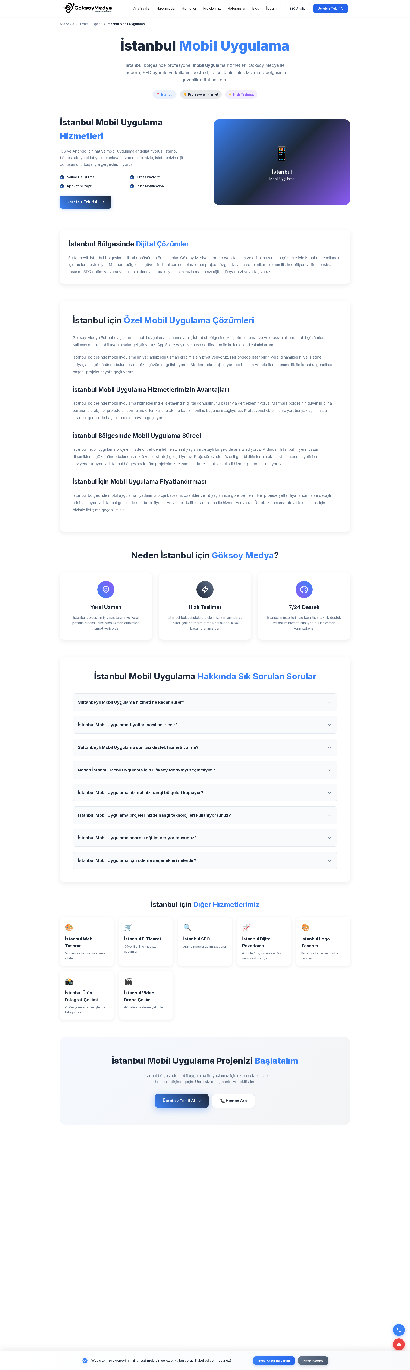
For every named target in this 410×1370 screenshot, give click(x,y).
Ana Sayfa (141, 8)
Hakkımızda (165, 8)
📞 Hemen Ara (233, 1100)
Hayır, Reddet (313, 1360)
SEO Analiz (298, 8)
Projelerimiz (212, 8)
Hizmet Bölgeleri (90, 24)
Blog (255, 8)
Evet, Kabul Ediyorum (274, 1360)
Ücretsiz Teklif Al (330, 8)
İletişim (271, 8)
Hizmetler (189, 8)
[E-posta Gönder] (399, 1344)
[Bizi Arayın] (399, 1330)
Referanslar (236, 8)
